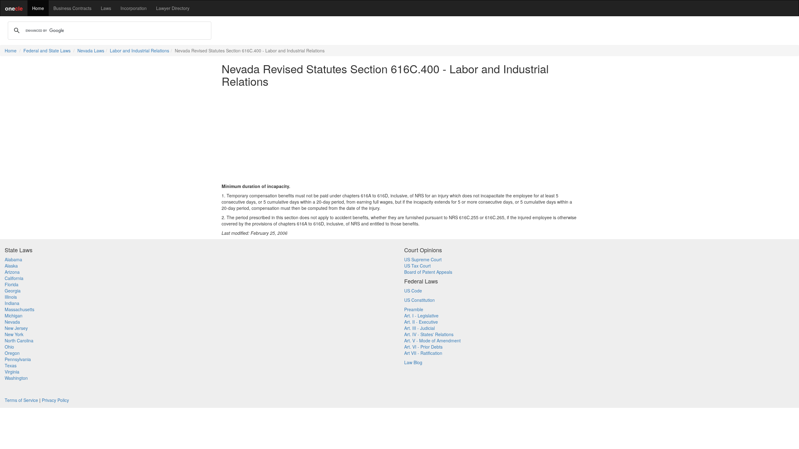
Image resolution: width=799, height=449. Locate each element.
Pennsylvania (18, 359)
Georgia (13, 290)
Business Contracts (72, 8)
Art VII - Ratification (423, 353)
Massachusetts (19, 309)
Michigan (13, 315)
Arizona (12, 272)
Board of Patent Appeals (428, 272)
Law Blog (413, 362)
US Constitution (419, 300)
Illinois (11, 297)
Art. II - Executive (421, 322)
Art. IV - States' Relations (428, 334)
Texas (11, 365)
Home (38, 8)
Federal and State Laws (47, 50)
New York (14, 334)
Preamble (413, 309)
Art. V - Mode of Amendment (432, 340)
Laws (106, 8)
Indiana (12, 303)
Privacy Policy (55, 400)
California (14, 278)
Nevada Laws (90, 50)
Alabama (13, 259)
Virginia (12, 372)
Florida (11, 284)
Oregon (12, 353)
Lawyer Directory (172, 8)
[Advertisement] (399, 135)
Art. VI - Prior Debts (423, 347)
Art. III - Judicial (419, 328)
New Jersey (16, 328)
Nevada (12, 322)
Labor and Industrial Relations (139, 50)
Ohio (9, 347)
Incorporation (133, 8)
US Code (413, 290)
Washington (16, 378)
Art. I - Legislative (421, 315)
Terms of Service (21, 400)
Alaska (11, 266)
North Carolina (19, 340)
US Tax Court (417, 266)
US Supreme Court (423, 259)
